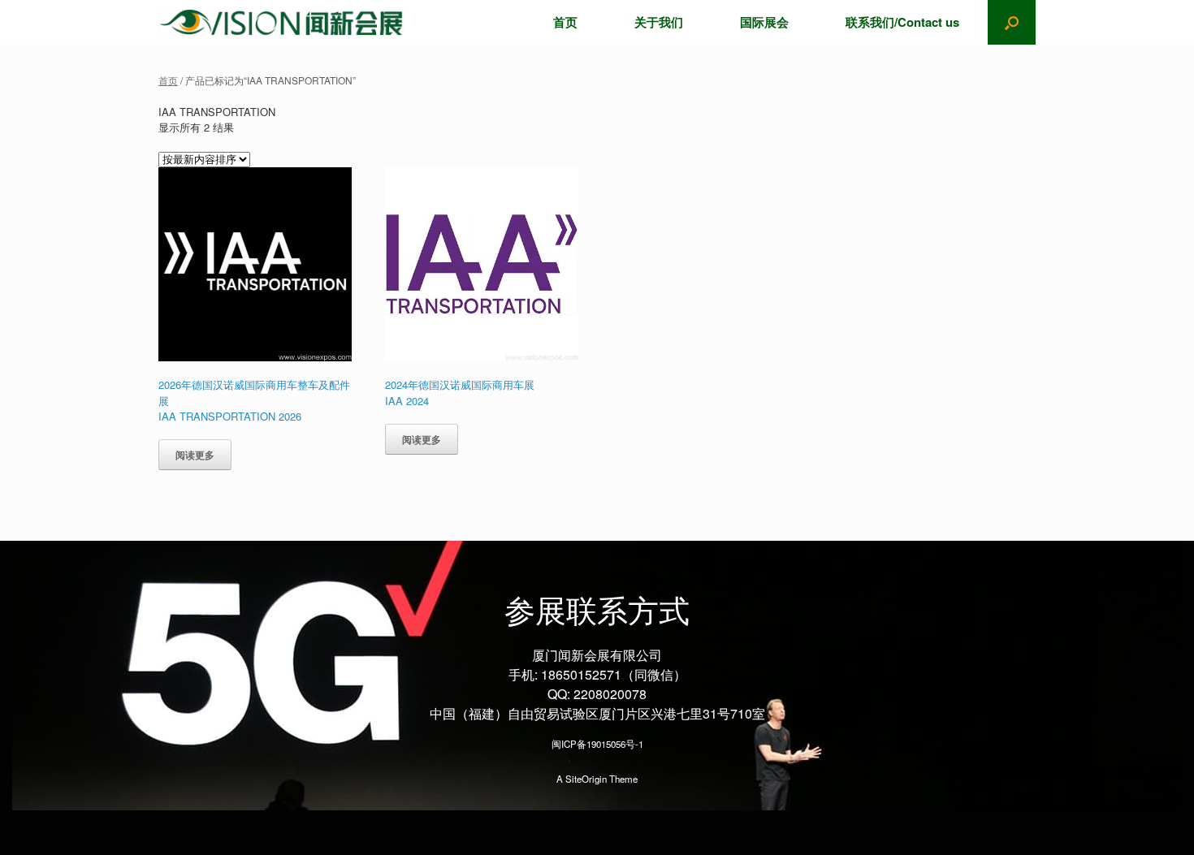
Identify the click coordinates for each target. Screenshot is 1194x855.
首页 (565, 22)
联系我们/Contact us (902, 22)
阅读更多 (194, 454)
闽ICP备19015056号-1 (597, 743)
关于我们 (658, 22)
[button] (1012, 22)
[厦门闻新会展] (281, 22)
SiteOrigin (586, 778)
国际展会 (764, 22)
